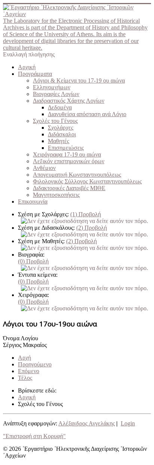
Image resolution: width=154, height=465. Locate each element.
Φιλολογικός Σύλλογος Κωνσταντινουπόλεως (87, 181)
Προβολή (85, 214)
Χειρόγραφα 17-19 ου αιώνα (67, 154)
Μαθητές (58, 141)
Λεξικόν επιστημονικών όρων (68, 161)
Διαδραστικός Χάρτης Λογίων (68, 100)
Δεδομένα (60, 107)
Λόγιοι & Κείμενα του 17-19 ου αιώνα (79, 80)
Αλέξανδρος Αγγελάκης (86, 423)
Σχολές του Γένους (55, 121)
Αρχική (27, 67)
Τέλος (25, 378)
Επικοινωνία (32, 201)
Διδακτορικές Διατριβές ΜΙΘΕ (69, 188)
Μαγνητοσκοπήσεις (56, 195)
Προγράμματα (35, 74)
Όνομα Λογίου (20, 338)
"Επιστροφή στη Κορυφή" (34, 436)
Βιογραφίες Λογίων (56, 94)
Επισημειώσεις (66, 148)
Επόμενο (28, 371)
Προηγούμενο (35, 364)
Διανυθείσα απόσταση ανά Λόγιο (87, 114)
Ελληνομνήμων (51, 87)
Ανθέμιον (44, 168)
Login (128, 423)
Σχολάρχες (60, 127)
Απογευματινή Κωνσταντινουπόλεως (77, 174)
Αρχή (24, 357)
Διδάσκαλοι (62, 134)
